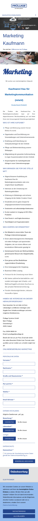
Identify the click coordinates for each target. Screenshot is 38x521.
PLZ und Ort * (8, 384)
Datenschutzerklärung (18, 455)
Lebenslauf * (7, 426)
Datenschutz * (8, 450)
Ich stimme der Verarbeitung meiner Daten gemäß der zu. (18, 454)
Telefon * (6, 392)
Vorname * (7, 360)
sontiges (5, 435)
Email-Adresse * (8, 400)
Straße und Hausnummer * (13, 376)
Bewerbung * (7, 418)
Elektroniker (8, 479)
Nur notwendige (19, 511)
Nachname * (7, 368)
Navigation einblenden (11, 15)
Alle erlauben (19, 516)
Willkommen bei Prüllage (19, 49)
